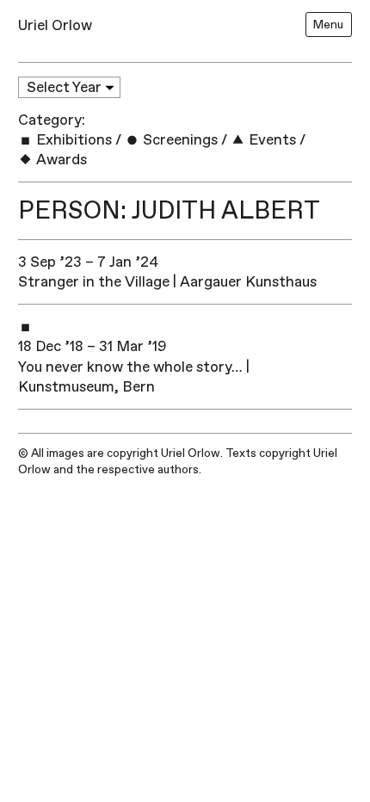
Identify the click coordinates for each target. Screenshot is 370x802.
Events (270, 140)
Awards (60, 160)
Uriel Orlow (55, 25)
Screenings (178, 140)
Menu (328, 24)
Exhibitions (72, 140)
